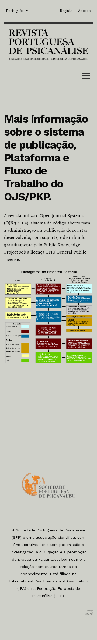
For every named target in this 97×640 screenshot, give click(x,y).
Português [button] (15, 10)
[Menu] (85, 77)
